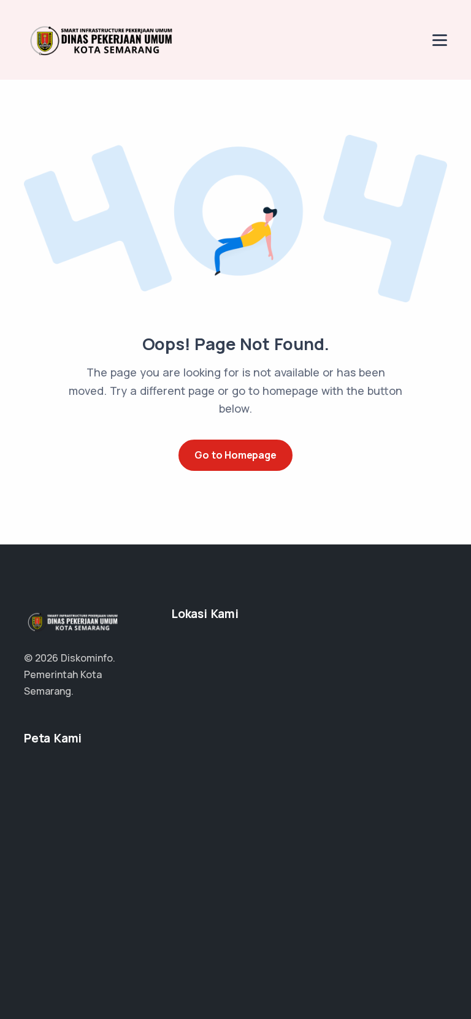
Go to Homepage (235, 455)
